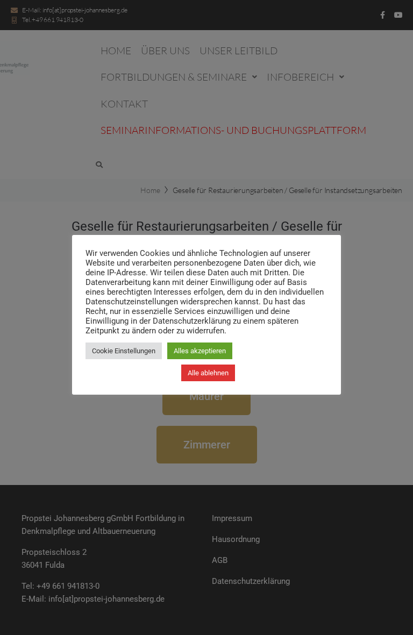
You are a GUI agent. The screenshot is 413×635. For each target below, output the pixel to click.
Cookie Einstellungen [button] (123, 351)
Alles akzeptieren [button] (200, 351)
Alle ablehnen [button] (208, 373)
